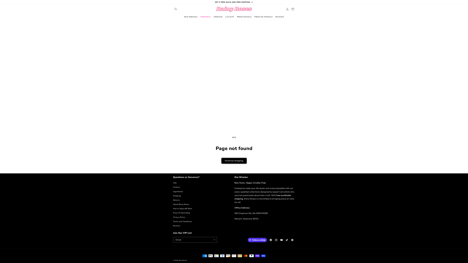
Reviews (176, 226)
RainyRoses (183, 260)
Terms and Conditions (182, 221)
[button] (175, 9)
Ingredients (178, 191)
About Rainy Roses (181, 204)
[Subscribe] (214, 240)
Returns (176, 200)
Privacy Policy (179, 217)
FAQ (175, 183)
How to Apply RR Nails (182, 208)
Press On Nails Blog (181, 213)
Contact (176, 187)
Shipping (177, 196)
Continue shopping (234, 161)
